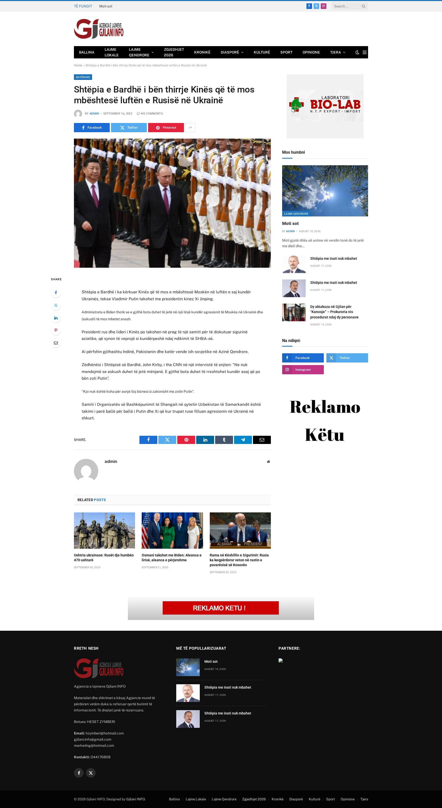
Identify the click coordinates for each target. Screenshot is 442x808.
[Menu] (365, 52)
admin (94, 113)
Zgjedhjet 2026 (174, 52)
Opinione (311, 52)
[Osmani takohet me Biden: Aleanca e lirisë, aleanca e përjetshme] (172, 530)
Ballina (86, 52)
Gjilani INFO (135, 799)
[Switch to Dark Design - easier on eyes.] (357, 52)
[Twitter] (56, 305)
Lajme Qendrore (139, 52)
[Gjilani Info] (99, 29)
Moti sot (290, 223)
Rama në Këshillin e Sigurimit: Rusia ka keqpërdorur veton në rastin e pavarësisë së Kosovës (239, 560)
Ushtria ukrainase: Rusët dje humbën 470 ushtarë (104, 557)
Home (78, 65)
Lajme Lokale (112, 52)
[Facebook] (56, 292)
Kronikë (202, 52)
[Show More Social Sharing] (190, 127)
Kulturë (262, 52)
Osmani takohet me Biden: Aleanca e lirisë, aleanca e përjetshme (172, 557)
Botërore (83, 77)
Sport (286, 52)
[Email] (56, 343)
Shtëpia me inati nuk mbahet (122, 6)
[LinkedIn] (56, 318)
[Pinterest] (56, 330)
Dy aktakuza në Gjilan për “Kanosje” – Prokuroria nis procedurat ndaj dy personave (334, 312)
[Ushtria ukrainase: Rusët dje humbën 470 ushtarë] (104, 530)
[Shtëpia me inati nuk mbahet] (294, 264)
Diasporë (230, 52)
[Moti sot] (325, 190)
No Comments (152, 113)
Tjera (335, 52)
